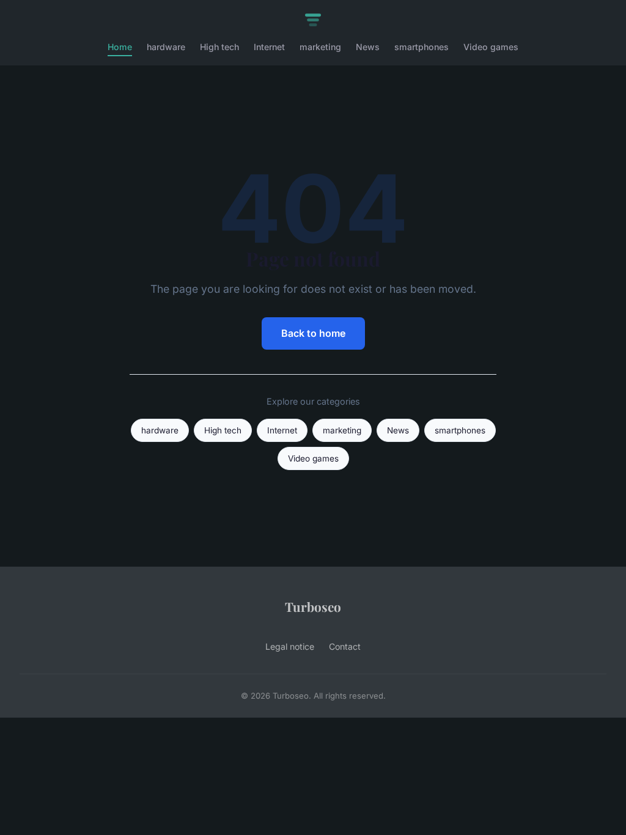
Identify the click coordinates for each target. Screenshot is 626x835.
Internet (269, 47)
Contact (345, 646)
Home (120, 47)
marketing (320, 47)
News (368, 47)
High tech (219, 47)
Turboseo (313, 606)
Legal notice (289, 646)
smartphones (421, 47)
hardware (166, 47)
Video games (490, 47)
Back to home (313, 333)
